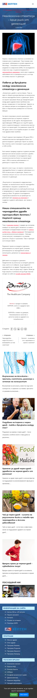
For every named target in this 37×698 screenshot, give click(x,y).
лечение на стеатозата (20, 198)
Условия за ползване (14, 620)
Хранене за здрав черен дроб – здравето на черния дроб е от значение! (17, 471)
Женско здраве (12, 640)
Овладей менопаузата (14, 683)
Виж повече (23, 694)
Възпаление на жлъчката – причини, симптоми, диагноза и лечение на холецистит (18, 379)
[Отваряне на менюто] (33, 3)
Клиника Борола (12, 669)
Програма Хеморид (13, 654)
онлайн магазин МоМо (23, 274)
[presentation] (18, 362)
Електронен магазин (13, 664)
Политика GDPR (12, 623)
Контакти (10, 617)
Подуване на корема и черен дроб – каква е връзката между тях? (18, 425)
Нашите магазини (13, 615)
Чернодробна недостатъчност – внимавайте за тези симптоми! (8, 340)
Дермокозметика (12, 677)
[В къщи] (3, 10)
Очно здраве (11, 642)
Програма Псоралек (13, 648)
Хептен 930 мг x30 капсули (16, 612)
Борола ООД (11, 666)
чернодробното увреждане (11, 72)
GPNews (10, 672)
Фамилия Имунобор (13, 680)
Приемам (14, 694)
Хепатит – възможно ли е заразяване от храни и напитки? (28, 339)
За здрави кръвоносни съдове (17, 675)
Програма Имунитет (13, 651)
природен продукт (13, 225)
